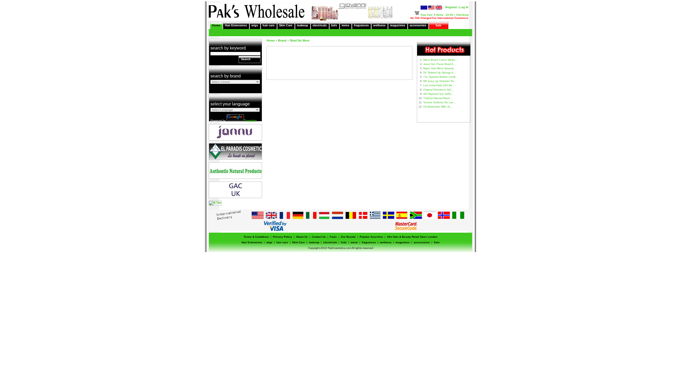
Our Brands (348, 236)
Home (216, 25)
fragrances (361, 25)
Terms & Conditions (256, 236)
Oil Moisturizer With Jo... (437, 106)
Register (451, 7)
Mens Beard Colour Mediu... (440, 59)
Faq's (333, 236)
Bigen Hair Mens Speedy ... (440, 68)
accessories (418, 25)
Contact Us (319, 236)
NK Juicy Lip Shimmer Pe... (439, 81)
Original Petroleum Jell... (438, 89)
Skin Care (285, 25)
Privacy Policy (282, 236)
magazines (397, 25)
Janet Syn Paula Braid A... (439, 64)
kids (334, 25)
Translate (250, 120)
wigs (254, 25)
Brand (282, 40)
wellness (379, 25)
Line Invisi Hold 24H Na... (438, 85)
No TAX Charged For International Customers (439, 18)
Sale (438, 25)
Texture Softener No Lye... (439, 102)
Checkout (462, 14)
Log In (463, 7)
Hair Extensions (236, 25)
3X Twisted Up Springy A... (439, 72)
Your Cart (426, 14)
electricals (320, 25)
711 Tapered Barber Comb (439, 76)
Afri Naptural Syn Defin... (438, 93)
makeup (302, 25)
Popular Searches (371, 236)
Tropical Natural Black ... (438, 98)
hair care (269, 25)
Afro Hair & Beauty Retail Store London (412, 236)
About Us (302, 236)
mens (345, 25)
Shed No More (299, 40)
